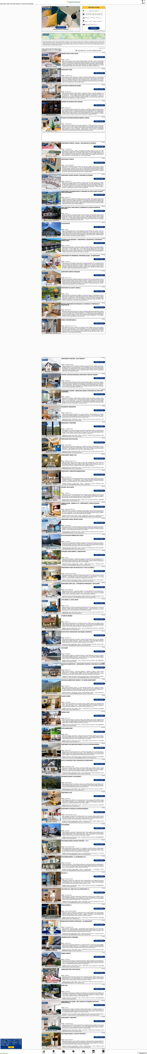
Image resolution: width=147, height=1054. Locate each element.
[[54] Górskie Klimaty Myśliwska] (51, 943)
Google (19, 1039)
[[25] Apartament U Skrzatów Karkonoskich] (51, 477)
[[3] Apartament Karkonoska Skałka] (51, 92)
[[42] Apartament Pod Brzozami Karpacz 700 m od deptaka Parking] (51, 750)
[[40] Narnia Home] (51, 718)
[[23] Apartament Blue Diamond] (51, 445)
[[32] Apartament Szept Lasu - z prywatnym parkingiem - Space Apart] (51, 590)
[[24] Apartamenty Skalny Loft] (51, 461)
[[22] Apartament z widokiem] (51, 429)
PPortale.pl (6, 1053)
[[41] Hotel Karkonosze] (51, 734)
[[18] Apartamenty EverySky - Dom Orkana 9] (51, 365)
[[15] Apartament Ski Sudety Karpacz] (51, 294)
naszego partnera (78, 420)
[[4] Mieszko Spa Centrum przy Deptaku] (51, 108)
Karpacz (44, 54)
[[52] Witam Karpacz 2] (51, 911)
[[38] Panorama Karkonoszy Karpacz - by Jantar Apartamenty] (51, 686)
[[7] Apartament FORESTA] (51, 165)
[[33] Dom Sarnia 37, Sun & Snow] (51, 606)
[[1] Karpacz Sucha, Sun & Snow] (51, 60)
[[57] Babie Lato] (51, 992)
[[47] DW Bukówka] (51, 831)
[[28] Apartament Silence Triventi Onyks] (51, 525)
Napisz (146, 1053)
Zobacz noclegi (99, 57)
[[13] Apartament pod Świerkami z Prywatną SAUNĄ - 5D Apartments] (51, 262)
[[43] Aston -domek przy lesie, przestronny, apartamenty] (51, 767)
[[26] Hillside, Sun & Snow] (51, 493)
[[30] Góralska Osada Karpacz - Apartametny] (51, 558)
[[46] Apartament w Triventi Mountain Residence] (51, 815)
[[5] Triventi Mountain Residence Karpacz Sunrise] (51, 124)
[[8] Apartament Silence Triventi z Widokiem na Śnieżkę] (51, 181)
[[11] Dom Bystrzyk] (51, 230)
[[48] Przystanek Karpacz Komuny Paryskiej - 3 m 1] (51, 847)
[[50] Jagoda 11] (51, 879)
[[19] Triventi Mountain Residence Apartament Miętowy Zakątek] (51, 381)
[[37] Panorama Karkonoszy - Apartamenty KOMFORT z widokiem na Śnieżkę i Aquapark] (51, 670)
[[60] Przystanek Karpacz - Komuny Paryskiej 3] (51, 1040)
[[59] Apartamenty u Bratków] (51, 1024)
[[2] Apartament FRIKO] (51, 76)
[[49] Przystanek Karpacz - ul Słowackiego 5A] (51, 863)
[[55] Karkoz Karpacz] (51, 959)
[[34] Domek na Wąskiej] (51, 622)
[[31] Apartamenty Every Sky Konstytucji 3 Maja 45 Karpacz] (51, 574)
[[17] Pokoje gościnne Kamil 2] (51, 326)
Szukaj (93, 28)
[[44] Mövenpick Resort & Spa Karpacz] (51, 783)
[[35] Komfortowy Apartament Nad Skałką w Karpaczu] (51, 638)
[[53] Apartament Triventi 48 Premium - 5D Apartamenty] (51, 927)
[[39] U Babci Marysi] (51, 702)
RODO (7, 1045)
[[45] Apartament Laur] (51, 799)
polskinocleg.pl (73, 2)
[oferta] (46, 66)
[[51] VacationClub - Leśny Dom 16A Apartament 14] (51, 895)
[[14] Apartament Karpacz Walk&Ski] (51, 278)
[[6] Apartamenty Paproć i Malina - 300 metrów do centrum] (51, 149)
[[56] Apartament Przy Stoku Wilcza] (51, 976)
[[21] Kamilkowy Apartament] (51, 413)
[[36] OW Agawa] (51, 654)
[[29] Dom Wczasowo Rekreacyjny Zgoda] (51, 542)
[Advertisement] (73, 346)
